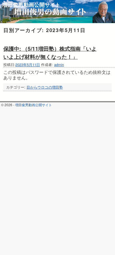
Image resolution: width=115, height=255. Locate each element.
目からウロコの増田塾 (45, 87)
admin (59, 64)
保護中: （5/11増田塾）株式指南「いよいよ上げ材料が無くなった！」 (50, 52)
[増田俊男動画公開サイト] (57, 11)
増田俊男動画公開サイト (31, 4)
